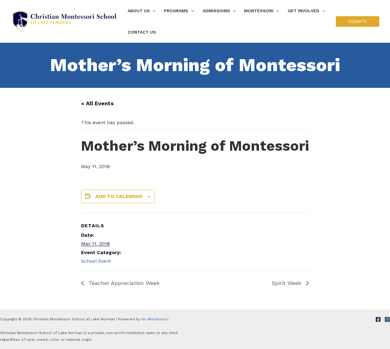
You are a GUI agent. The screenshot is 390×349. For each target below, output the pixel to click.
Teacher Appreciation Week (123, 283)
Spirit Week (287, 283)
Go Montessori (154, 319)
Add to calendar (118, 196)
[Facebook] (378, 319)
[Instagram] (387, 319)
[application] (152, 10)
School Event (96, 261)
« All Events (97, 103)
